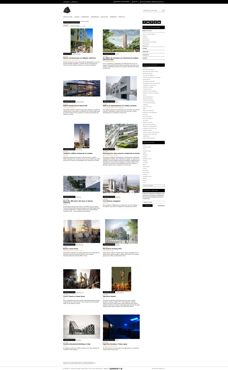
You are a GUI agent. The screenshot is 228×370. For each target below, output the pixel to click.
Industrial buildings (148, 100)
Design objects (147, 79)
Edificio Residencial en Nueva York (75, 106)
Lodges (144, 108)
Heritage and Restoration (149, 91)
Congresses (85, 17)
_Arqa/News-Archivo (108, 53)
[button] (163, 10)
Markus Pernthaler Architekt (110, 155)
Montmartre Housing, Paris (112, 249)
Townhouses (146, 136)
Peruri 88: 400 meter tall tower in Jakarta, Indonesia (78, 202)
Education (104, 17)
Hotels (145, 95)
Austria (117, 149)
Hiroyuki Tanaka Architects (110, 346)
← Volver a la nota (84, 21)
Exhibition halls (147, 89)
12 (84, 363)
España (145, 178)
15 (92, 363)
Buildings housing (69, 22)
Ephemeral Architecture (149, 85)
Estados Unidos (76, 53)
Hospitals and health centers (151, 93)
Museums (145, 114)
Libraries (145, 104)
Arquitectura (147, 30)
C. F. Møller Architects (108, 61)
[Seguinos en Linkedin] (159, 22)
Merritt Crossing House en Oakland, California (79, 58)
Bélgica (145, 180)
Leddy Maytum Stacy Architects (71, 60)
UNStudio (65, 155)
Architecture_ (68, 17)
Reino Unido (79, 149)
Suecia (117, 53)
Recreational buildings (149, 124)
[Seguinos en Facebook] (144, 22)
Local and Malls (147, 106)
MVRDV (65, 204)
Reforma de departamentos (150, 126)
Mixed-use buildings (148, 110)
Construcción (146, 40)
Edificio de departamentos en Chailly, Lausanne (119, 106)
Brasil (144, 164)
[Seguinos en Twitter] (148, 22)
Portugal (145, 160)
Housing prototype (148, 99)
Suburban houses (147, 130)
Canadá (145, 168)
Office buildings (147, 116)
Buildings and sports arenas (150, 71)
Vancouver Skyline (109, 296)
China (144, 145)
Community (113, 17)
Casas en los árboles (148, 75)
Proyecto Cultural (148, 122)
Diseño (144, 48)
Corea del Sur (79, 244)
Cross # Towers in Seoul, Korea (74, 296)
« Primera (75, 363)
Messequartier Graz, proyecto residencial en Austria (121, 153)
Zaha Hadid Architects (69, 107)
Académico (145, 55)
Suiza (116, 101)
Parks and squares (148, 118)
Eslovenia (78, 339)
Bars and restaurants (149, 69)
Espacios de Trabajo (148, 87)
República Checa (147, 158)
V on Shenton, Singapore (111, 201)
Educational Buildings (149, 81)
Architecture (67, 53)
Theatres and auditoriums (150, 134)
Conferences (95, 17)
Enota (64, 346)
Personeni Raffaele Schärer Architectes (113, 107)
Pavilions (145, 120)
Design (77, 17)
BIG (64, 298)
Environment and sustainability (151, 83)
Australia (145, 174)
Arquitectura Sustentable (149, 42)
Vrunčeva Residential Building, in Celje (76, 344)
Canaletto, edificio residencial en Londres (78, 153)
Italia (144, 149)
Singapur (117, 196)
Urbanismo (145, 46)
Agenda (144, 58)
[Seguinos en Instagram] (155, 22)
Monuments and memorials (150, 112)
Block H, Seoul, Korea (70, 249)
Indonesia (78, 196)
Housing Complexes (148, 97)
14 (89, 363)
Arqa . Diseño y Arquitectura (67, 9)
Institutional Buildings (149, 102)
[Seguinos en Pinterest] (151, 22)
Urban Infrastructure (149, 138)
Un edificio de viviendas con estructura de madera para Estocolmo (120, 59)
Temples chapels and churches (151, 132)
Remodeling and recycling (150, 128)
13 (87, 363)
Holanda (145, 154)
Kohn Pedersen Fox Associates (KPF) (73, 250)
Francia (117, 244)
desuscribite (161, 205)
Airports (145, 67)
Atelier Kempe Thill (108, 250)
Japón (116, 339)
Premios (144, 36)
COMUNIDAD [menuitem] (66, 2)
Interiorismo (145, 44)
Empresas (145, 51)
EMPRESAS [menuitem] (74, 2)
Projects (122, 17)
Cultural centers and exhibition (151, 77)
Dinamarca (145, 170)
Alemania (145, 162)
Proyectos (145, 38)
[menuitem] (152, 2)
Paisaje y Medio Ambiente (149, 34)
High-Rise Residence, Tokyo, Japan (115, 344)
